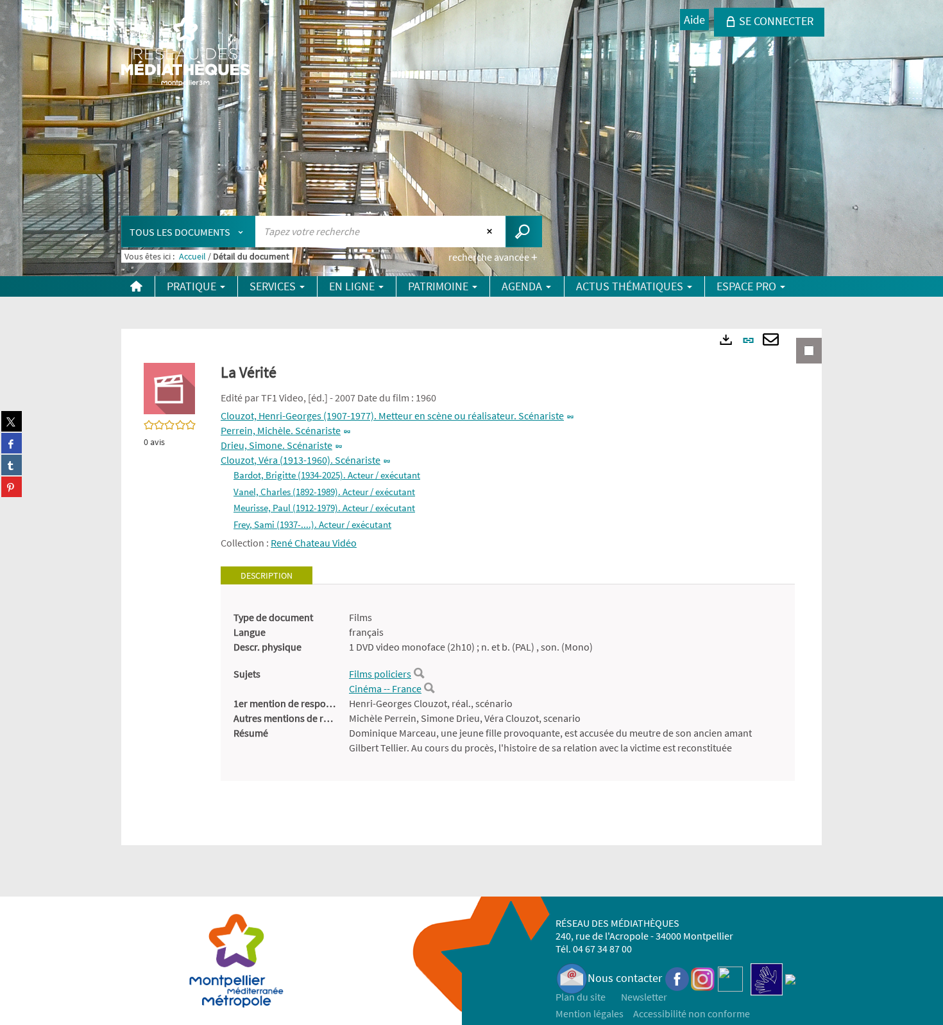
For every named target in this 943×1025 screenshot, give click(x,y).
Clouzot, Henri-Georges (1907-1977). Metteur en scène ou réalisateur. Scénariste (392, 415)
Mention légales (590, 1013)
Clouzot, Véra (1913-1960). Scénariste (300, 459)
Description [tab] (267, 575)
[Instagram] (702, 977)
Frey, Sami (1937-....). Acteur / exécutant (312, 524)
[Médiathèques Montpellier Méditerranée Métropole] (185, 52)
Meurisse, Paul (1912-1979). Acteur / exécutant (324, 508)
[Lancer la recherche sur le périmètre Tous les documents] (523, 231)
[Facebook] (677, 977)
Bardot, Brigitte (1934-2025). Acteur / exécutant (327, 475)
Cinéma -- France (385, 688)
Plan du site (581, 996)
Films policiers (380, 673)
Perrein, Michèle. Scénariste (281, 430)
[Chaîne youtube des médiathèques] (730, 977)
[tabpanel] (508, 682)
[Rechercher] (419, 673)
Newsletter (644, 996)
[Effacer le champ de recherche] (491, 231)
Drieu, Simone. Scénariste (276, 445)
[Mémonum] (790, 977)
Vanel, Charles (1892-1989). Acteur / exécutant (324, 492)
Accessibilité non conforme (691, 1013)
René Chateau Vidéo (314, 542)
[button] (169, 387)
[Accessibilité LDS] (767, 977)
